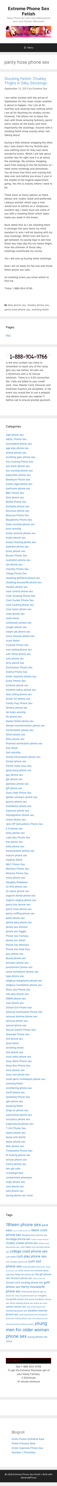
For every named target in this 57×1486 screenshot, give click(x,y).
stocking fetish (40, 309)
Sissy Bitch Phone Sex (19, 1061)
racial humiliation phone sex (22, 971)
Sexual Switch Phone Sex (21, 1029)
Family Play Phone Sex (19, 703)
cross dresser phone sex (20, 636)
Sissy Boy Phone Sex (18, 1065)
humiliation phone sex (18, 806)
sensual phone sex (17, 1020)
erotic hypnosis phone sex (21, 676)
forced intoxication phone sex (23, 756)
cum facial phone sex (18, 653)
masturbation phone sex (20, 850)
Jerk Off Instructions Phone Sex (24, 824)
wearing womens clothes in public (20, 1324)
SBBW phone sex (16, 998)
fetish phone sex (15, 734)
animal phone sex (16, 452)
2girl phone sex (15, 434)
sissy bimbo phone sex (36, 1307)
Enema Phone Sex (16, 671)
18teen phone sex (23, 1224)
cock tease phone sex (18, 609)
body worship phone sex (20, 524)
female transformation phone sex (25, 725)
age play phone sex (17, 448)
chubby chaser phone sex (22, 1243)
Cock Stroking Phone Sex (20, 595)
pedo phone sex (15, 918)
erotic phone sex (26, 1270)
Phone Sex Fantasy (17, 935)
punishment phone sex (19, 967)
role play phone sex (17, 994)
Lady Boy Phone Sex (18, 837)
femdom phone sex (21, 1278)
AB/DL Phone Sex (16, 439)
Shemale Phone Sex (17, 1034)
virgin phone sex (15, 1181)
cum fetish (11, 1256)
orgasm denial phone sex (20, 895)
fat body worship (16, 712)
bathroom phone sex (18, 488)
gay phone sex (14, 774)
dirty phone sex (15, 662)
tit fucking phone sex (18, 1155)
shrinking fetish (15, 1047)
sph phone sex (14, 1101)
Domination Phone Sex (19, 667)
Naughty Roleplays (17, 882)
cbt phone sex (14, 564)
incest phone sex (16, 819)
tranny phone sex (16, 1164)
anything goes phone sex (20, 457)
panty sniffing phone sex (20, 913)
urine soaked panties (40, 1319)
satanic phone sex (16, 1306)
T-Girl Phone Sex (16, 1128)
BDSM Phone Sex (16, 501)
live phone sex (14, 841)
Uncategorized (14, 1172)
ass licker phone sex (18, 466)
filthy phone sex (15, 739)
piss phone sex (14, 953)
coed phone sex (15, 613)
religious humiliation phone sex (24, 985)
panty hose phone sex (17, 309)
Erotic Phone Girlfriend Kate (28, 1439)
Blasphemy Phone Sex (19, 519)
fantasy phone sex (16, 707)
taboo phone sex (16, 1132)
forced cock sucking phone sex (24, 1282)
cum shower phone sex (16, 1262)
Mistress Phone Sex (17, 868)
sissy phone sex (15, 1070)
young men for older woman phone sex (27, 1330)
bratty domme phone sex (20, 533)
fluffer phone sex (39, 1278)
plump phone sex (16, 958)
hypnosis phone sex (17, 810)
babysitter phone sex (18, 475)
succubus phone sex (18, 1119)
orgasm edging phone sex (21, 900)
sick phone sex (14, 1052)
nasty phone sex (15, 877)
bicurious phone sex (17, 510)
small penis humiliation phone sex (25, 1079)
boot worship (13, 528)
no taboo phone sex (17, 891)
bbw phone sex (17, 305)
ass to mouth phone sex (22, 1231)
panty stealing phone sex (21, 1303)
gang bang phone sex (18, 770)
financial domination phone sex (24, 743)
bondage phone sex (18, 1239)
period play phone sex (19, 922)
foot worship (13, 752)
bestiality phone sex (17, 506)
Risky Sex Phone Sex (18, 989)
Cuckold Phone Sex (17, 645)
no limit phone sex (16, 886)
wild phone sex (15, 1190)
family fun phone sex (18, 698)
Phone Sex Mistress (17, 944)
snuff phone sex (15, 1092)
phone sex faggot (16, 931)
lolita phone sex (15, 846)
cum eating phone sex (19, 649)
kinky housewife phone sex (26, 1296)
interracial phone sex (32, 1291)
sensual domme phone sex (21, 1016)
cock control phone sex (19, 591)
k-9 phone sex (14, 828)
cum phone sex (15, 658)
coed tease (12, 618)
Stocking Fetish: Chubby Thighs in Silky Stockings (25, 80)
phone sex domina (16, 926)
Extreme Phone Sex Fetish (28, 11)
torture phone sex (16, 1159)
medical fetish (14, 859)
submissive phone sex (19, 1114)
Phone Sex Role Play (18, 949)
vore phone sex (15, 1186)
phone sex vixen (40, 1303)
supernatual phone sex (28, 1314)
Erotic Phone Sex (16, 680)
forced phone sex (16, 761)
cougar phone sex (16, 627)
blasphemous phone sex (34, 1235)
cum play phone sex (32, 1256)
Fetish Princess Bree (24, 1443)
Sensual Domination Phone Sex (24, 1011)
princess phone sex (17, 962)
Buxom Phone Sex (16, 555)
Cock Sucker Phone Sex (20, 600)
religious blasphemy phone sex (24, 980)
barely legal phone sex (19, 483)
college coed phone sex (29, 1251)
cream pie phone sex (18, 631)
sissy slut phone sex (18, 1074)
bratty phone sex (16, 537)
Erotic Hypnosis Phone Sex (27, 1448)
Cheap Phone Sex (16, 573)
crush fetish (13, 640)
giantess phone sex (17, 783)
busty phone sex (15, 551)
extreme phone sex (17, 685)
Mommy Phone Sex (17, 873)
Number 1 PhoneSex (24, 1452)
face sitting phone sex (19, 694)
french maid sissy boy (19, 765)
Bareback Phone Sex (18, 479)
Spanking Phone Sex (18, 1097)
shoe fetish (12, 1043)
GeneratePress (28, 1477)
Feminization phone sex (19, 730)
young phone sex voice (19, 1195)
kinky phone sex (15, 832)
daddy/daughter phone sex (34, 1267)
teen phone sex (15, 1146)
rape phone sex (15, 976)
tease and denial (16, 1137)
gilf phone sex (14, 788)
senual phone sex (16, 1025)
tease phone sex (15, 1141)
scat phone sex (15, 1002)
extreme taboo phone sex (21, 689)
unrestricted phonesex (19, 1177)
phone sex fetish (15, 940)
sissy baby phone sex (18, 1056)
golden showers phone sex (21, 797)
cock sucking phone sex (20, 604)
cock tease (25, 1247)
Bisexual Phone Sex (17, 515)
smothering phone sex (19, 1088)
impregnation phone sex (20, 815)
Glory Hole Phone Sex (18, 792)
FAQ (8, 335)
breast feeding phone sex (21, 542)
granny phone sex (16, 801)
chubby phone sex (38, 305)
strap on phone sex (17, 1110)
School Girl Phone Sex (19, 1007)
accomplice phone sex (19, 443)
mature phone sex (16, 855)
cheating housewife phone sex (24, 582)
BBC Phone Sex (15, 492)
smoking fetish (14, 1083)
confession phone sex (18, 622)
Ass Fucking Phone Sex (19, 461)
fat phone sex (14, 716)
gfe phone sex (14, 779)
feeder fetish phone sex (20, 721)
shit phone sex (14, 1038)
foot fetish (12, 748)
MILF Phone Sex (15, 864)
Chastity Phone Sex (17, 569)
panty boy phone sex (18, 904)
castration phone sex (18, 560)
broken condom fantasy (40, 1239)
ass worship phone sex (19, 470)
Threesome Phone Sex (19, 1150)
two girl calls (13, 1168)
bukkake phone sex (17, 546)
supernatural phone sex (19, 1123)
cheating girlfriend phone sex (23, 578)
